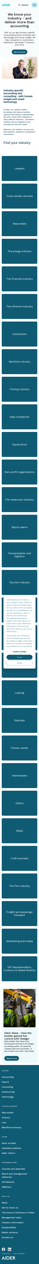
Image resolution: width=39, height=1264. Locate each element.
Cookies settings (19, 651)
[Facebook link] (3, 1249)
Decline (19, 663)
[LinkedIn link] (9, 1249)
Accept (19, 657)
